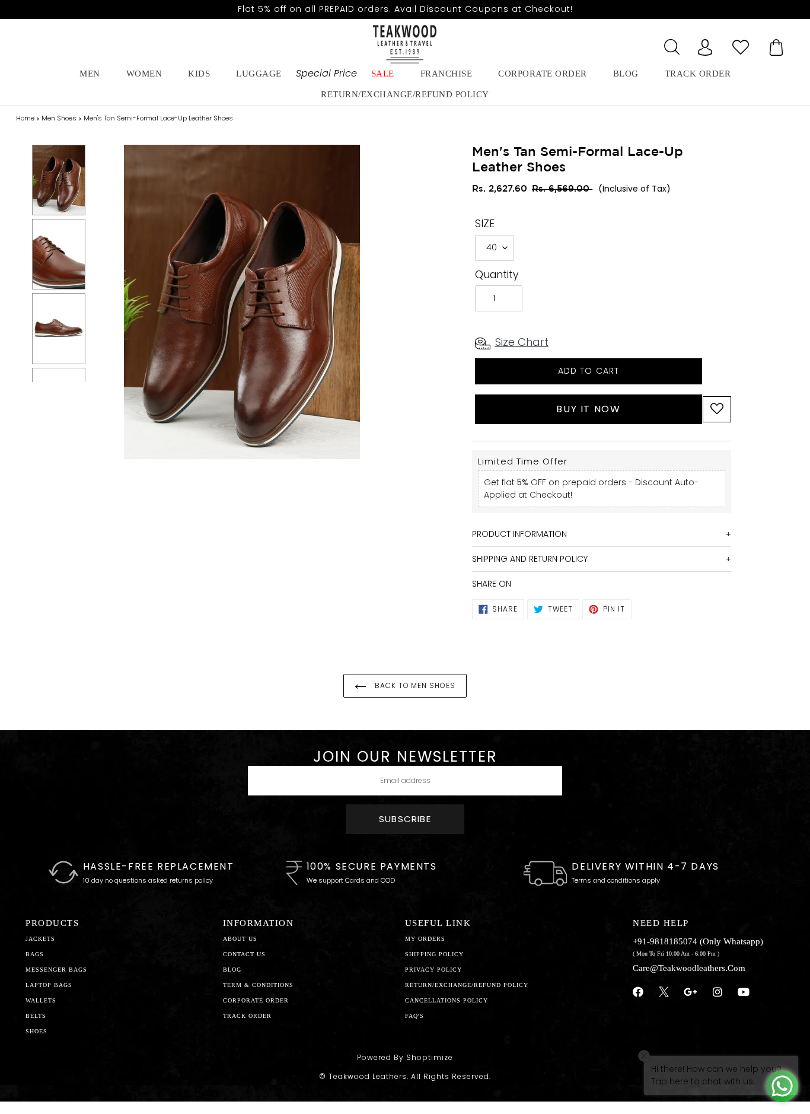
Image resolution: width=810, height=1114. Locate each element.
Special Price (326, 73)
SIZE (485, 224)
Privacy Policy (433, 969)
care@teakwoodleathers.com (689, 968)
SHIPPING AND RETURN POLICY (530, 559)
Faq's (414, 1016)
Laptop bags (48, 985)
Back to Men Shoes (413, 685)
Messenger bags (56, 969)
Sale (382, 73)
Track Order (698, 73)
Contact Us (244, 954)
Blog (232, 969)
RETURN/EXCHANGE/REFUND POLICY (405, 94)
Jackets (40, 938)
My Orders (425, 938)
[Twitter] (664, 994)
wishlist (741, 44)
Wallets (40, 1000)
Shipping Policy (434, 954)
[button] (717, 409)
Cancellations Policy (446, 1000)
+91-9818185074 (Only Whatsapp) (698, 941)
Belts (35, 1016)
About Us (240, 938)
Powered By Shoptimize (405, 1057)
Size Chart (521, 342)
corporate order (542, 73)
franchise (446, 73)
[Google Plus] (691, 992)
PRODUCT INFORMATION (519, 534)
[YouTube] (744, 992)
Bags (34, 954)
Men (89, 73)
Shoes (36, 1031)
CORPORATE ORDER (256, 1000)
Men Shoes (59, 118)
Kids (199, 73)
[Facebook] (638, 992)
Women (144, 73)
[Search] (669, 44)
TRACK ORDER (247, 1016)
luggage (259, 73)
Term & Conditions (258, 985)
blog (626, 73)
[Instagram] (718, 992)
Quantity (497, 275)
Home (25, 118)
